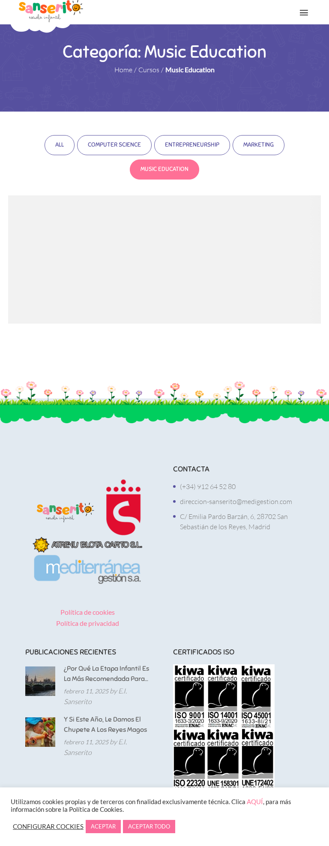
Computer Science (114, 144)
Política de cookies (87, 612)
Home (123, 69)
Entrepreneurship (192, 144)
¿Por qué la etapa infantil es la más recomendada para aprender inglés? (106, 674)
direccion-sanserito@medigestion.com (236, 501)
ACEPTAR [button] (103, 826)
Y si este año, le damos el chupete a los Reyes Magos (105, 724)
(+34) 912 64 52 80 (208, 486)
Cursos (148, 69)
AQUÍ (255, 801)
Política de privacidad (87, 623)
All (59, 144)
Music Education (164, 169)
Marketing (258, 144)
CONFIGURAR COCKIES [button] (48, 826)
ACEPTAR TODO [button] (149, 826)
